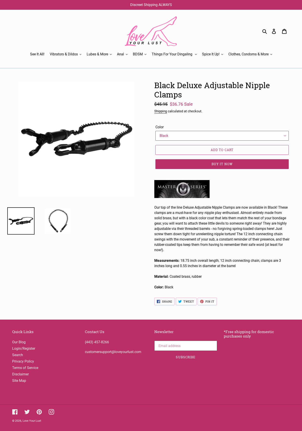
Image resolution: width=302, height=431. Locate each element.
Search (17, 355)
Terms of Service (25, 368)
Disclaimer (20, 374)
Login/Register (23, 348)
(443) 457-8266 (97, 342)
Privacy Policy (23, 361)
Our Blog (19, 342)
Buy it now (222, 164)
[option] (55, 221)
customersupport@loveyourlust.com (113, 352)
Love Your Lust (32, 420)
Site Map (19, 381)
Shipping (160, 111)
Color (159, 127)
